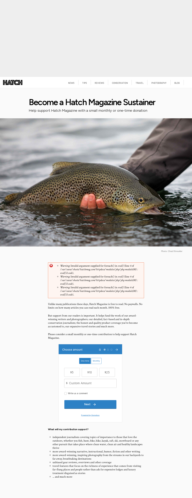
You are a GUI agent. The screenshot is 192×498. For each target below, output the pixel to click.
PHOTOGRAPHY (158, 83)
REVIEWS (99, 83)
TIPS (84, 83)
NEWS (71, 83)
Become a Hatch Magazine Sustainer (92, 102)
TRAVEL (140, 83)
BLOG (177, 83)
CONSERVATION (120, 83)
